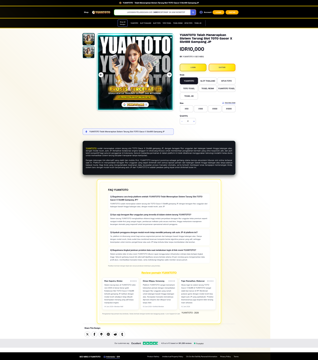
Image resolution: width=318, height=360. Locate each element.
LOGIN (218, 12)
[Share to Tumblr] (122, 334)
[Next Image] (169, 74)
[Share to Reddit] (115, 334)
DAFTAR (232, 12)
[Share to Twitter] (87, 334)
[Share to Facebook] (94, 334)
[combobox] (152, 12)
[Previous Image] (101, 74)
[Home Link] (101, 12)
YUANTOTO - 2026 (190, 313)
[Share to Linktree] (101, 334)
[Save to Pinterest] (108, 334)
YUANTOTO (91, 148)
